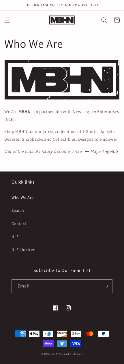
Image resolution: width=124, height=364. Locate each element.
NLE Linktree (23, 249)
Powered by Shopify (71, 353)
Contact (19, 223)
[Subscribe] (105, 286)
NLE (15, 236)
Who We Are (23, 197)
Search (18, 210)
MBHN (54, 353)
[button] (7, 20)
